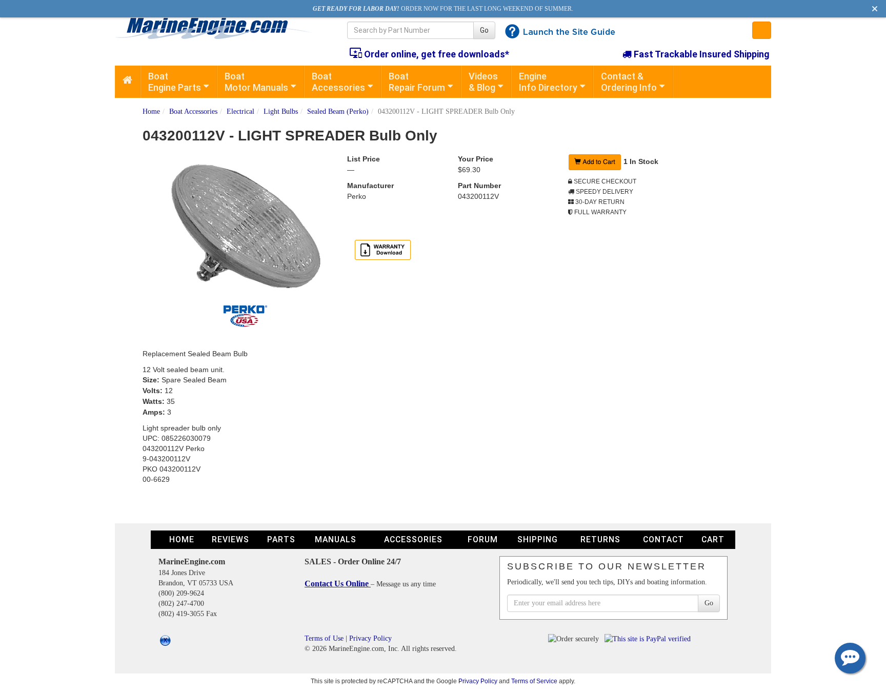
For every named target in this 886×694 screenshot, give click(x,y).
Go (484, 30)
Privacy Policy (370, 638)
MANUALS (335, 539)
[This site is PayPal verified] (649, 638)
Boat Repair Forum (417, 82)
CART (712, 539)
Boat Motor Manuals (256, 82)
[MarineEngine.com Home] (219, 28)
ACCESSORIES (413, 539)
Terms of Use (324, 638)
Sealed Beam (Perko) (338, 111)
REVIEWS (230, 539)
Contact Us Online (338, 583)
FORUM (483, 539)
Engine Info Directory (548, 82)
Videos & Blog (483, 82)
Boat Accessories (338, 82)
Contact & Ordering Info (629, 82)
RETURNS (600, 539)
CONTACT (663, 539)
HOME (181, 539)
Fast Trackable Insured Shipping (701, 54)
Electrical (240, 111)
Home (151, 111)
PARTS (281, 539)
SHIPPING (537, 539)
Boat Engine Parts (174, 82)
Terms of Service (534, 681)
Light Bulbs (281, 111)
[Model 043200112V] (245, 229)
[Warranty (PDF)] (382, 249)
